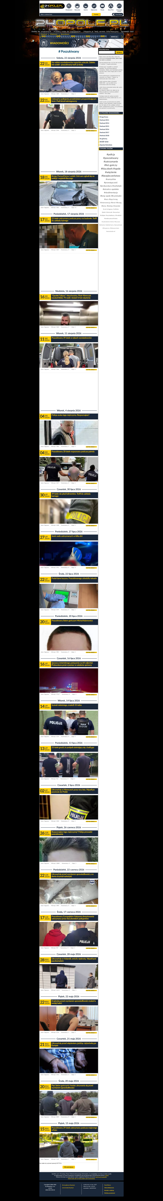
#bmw (103, 206)
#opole (117, 168)
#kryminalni (116, 196)
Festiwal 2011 (104, 120)
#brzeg (118, 203)
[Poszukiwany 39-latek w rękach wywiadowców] (68, 359)
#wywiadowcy (110, 215)
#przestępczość (111, 183)
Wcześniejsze (68, 1167)
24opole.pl (44, 34)
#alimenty (102, 225)
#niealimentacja (111, 193)
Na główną (103, 139)
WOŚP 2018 (104, 142)
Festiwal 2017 (104, 132)
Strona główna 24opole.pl (68, 1185)
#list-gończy (110, 165)
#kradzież (118, 215)
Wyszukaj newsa (104, 49)
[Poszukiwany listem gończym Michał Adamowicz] (68, 642)
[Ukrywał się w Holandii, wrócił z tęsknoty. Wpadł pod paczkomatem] (68, 980)
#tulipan (102, 215)
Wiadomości (54, 34)
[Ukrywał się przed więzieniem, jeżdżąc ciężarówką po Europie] (68, 1065)
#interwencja (105, 203)
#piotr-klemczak (107, 212)
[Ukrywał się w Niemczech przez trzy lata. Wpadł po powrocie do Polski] (68, 811)
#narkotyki (116, 186)
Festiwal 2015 (104, 126)
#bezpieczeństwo (110, 176)
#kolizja (110, 206)
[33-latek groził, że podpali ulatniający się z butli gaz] (68, 769)
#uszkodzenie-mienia (108, 221)
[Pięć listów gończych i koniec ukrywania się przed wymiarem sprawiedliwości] (68, 1107)
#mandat (116, 206)
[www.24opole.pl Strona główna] (52, 7)
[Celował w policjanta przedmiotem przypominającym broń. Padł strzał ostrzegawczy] (68, 120)
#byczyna (117, 221)
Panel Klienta (107, 1185)
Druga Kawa (104, 117)
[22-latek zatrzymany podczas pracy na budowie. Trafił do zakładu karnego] (68, 240)
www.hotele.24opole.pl (68, 1187)
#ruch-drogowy (108, 209)
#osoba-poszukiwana (110, 218)
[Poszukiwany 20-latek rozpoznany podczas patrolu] (68, 473)
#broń (113, 203)
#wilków (116, 209)
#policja (111, 154)
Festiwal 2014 (104, 123)
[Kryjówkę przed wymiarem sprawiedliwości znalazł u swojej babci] (68, 1022)
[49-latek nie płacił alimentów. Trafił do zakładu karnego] (68, 515)
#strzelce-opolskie (111, 189)
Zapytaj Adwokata (106, 145)
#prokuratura (106, 186)
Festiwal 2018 (104, 135)
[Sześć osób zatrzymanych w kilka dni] (68, 558)
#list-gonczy (106, 228)
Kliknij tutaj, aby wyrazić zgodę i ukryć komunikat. (81, 1178)
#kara (106, 199)
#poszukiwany (65, 34)
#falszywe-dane (114, 228)
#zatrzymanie (111, 161)
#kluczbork (107, 168)
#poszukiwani (118, 225)
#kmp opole (105, 196)
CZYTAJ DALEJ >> (91, 94)
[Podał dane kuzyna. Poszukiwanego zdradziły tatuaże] (68, 600)
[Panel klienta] (117, 14)
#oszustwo (116, 212)
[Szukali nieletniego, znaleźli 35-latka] (68, 727)
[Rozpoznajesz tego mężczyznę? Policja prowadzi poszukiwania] (68, 853)
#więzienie (111, 172)
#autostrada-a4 (110, 231)
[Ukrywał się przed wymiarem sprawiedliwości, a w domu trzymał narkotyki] (68, 896)
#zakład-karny (110, 225)
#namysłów (111, 179)
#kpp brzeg (113, 199)
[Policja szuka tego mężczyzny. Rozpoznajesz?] (68, 437)
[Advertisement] (68, 151)
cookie (107, 1175)
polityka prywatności (101, 1177)
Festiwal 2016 (104, 129)
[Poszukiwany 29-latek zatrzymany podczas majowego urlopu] (68, 1149)
